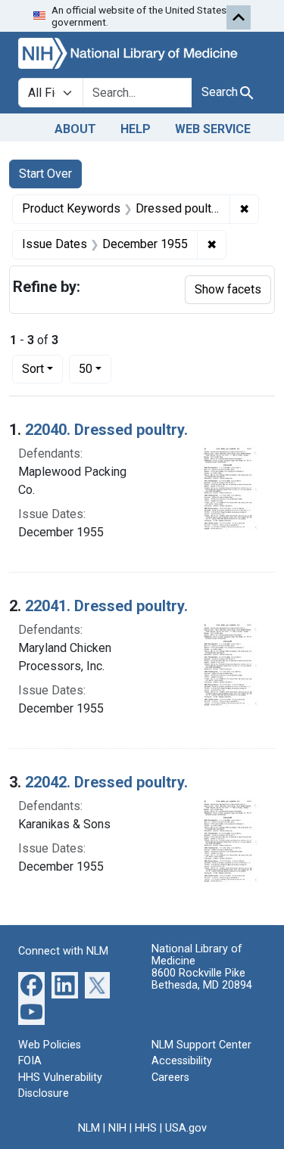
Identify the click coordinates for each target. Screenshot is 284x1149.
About (75, 129)
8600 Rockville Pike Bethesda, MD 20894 (201, 979)
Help (135, 129)
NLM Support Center (201, 1045)
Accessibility (181, 1060)
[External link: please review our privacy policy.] (31, 984)
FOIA (30, 1060)
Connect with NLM (63, 951)
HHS (146, 1128)
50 (95, 368)
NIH (117, 1128)
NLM (89, 1128)
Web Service (213, 129)
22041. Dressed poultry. (106, 606)
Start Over (45, 173)
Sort (33, 369)
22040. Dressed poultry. (106, 430)
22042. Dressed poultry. (106, 782)
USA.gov (186, 1128)
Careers (170, 1077)
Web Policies (49, 1045)
